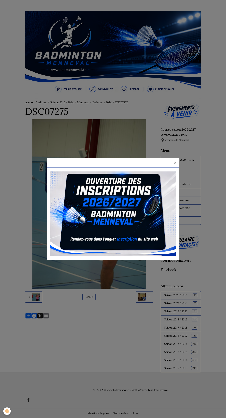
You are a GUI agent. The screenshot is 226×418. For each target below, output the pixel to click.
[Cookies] (7, 411)
